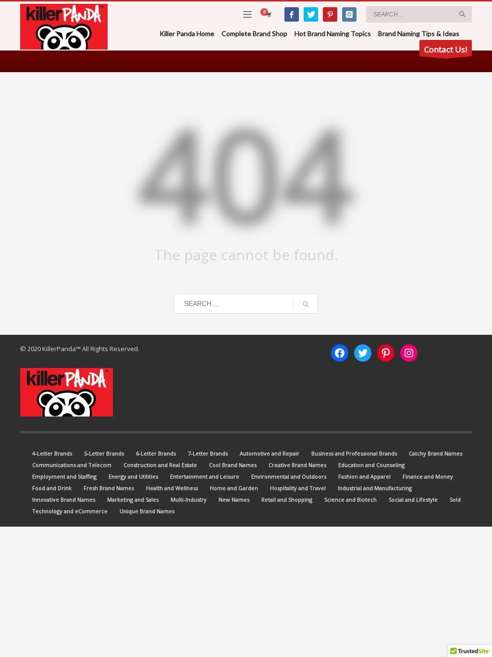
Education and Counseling (371, 464)
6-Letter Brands (156, 453)
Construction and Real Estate (160, 464)
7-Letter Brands (208, 453)
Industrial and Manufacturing (375, 488)
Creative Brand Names (297, 464)
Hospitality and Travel (298, 488)
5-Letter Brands (104, 453)
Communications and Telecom (71, 464)
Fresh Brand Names (109, 488)
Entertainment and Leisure (204, 476)
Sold (455, 499)
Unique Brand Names (147, 511)
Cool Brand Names (233, 464)
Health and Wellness (172, 488)
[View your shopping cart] (268, 14)
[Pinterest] (330, 14)
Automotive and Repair (269, 453)
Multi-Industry (189, 499)
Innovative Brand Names (63, 499)
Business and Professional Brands (354, 453)
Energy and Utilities (133, 476)
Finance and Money (428, 476)
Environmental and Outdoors (288, 476)
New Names (234, 499)
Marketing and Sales (133, 499)
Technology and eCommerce (70, 511)
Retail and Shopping (286, 499)
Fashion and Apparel (364, 476)
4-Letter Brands (52, 453)
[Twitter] (311, 14)
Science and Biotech (350, 499)
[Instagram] (349, 14)
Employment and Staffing (64, 476)
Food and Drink (52, 488)
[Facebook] (291, 14)
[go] (462, 14)
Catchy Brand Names (435, 453)
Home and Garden (234, 488)
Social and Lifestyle (413, 499)
